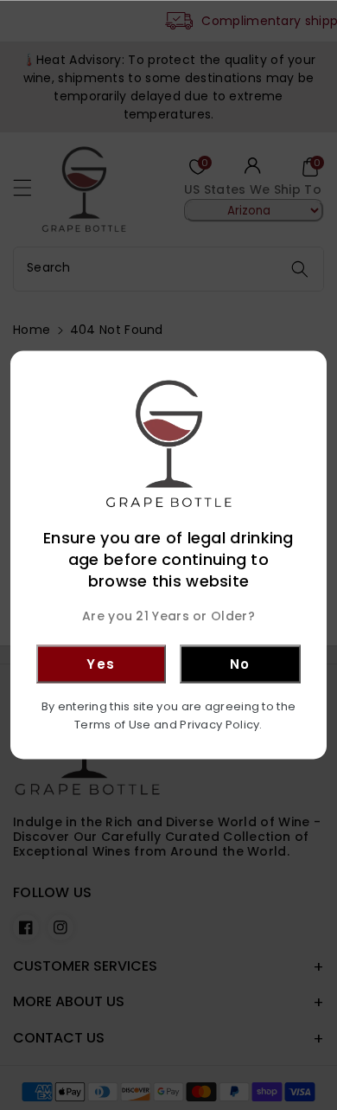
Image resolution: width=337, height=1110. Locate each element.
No (240, 663)
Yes (101, 663)
